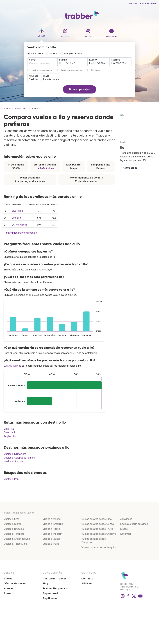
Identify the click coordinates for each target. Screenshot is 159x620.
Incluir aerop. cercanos (41, 70)
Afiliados (86, 583)
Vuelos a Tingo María (15, 543)
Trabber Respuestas (55, 588)
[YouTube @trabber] (140, 597)
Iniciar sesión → (148, 3)
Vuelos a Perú (11, 479)
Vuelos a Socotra (13, 461)
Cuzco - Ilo (10, 432)
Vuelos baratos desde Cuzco (97, 523)
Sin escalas (96, 70)
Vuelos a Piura (51, 543)
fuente (123, 142)
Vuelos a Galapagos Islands (19, 457)
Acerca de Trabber (54, 578)
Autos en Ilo (130, 167)
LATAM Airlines (45, 168)
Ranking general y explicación (20, 232)
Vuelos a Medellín (52, 533)
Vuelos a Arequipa (53, 523)
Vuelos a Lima (11, 518)
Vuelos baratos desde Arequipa (98, 547)
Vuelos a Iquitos (52, 538)
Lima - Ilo (9, 428)
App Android (50, 593)
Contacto (87, 578)
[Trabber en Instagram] (122, 597)
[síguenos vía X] (133, 597)
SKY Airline (17, 210)
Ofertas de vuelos (15, 583)
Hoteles (8, 588)
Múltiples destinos (73, 53)
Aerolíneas (126, 518)
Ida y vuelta (37, 53)
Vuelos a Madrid (52, 518)
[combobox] (42, 61)
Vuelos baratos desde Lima (96, 518)
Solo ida (53, 53)
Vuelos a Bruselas (14, 528)
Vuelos (8, 578)
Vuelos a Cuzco (13, 523)
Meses (124, 528)
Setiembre (126, 533)
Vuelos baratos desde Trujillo (97, 528)
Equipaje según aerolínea (134, 523)
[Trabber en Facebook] (128, 597)
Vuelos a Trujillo (51, 528)
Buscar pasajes (79, 89)
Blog (45, 583)
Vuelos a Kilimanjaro (15, 453)
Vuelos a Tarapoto (14, 533)
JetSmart (16, 217)
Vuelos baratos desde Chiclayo (98, 533)
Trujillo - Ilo (10, 436)
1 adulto (33, 79)
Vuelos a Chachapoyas (17, 538)
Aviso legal (125, 589)
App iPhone (50, 598)
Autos (7, 593)
